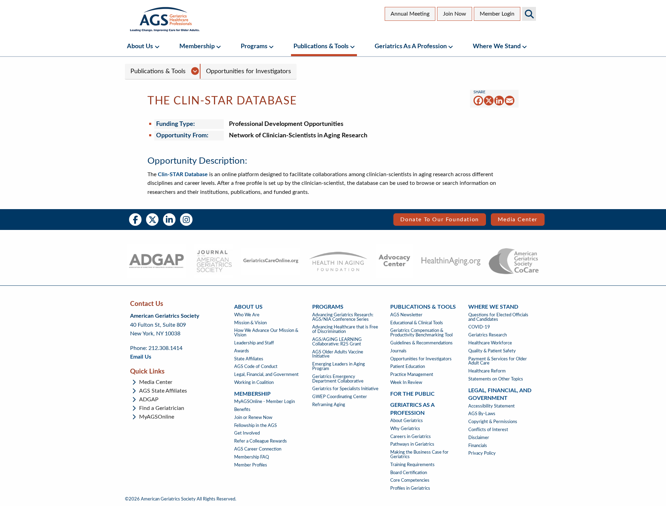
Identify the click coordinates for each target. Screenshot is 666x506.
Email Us (140, 357)
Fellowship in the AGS (255, 425)
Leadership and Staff (254, 343)
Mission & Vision (250, 323)
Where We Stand (497, 46)
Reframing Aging (328, 405)
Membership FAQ (251, 457)
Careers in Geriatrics (410, 437)
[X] (489, 100)
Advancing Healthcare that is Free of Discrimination (345, 329)
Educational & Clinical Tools (416, 323)
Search (529, 14)
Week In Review (406, 382)
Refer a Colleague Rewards (260, 441)
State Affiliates (248, 359)
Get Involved (247, 433)
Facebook (135, 219)
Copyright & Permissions (492, 422)
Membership (197, 46)
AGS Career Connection (257, 449)
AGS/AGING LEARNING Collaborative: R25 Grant (337, 341)
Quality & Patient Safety (492, 351)
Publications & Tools (321, 46)
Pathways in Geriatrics (412, 444)
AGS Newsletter (406, 315)
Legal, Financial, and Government (266, 374)
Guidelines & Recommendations (421, 343)
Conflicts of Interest (488, 430)
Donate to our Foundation (439, 219)
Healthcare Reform (487, 371)
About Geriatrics (406, 421)
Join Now (454, 14)
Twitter (152, 219)
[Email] (509, 100)
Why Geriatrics (405, 429)
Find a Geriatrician (161, 408)
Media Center (518, 219)
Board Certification (408, 473)
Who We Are (246, 315)
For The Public (412, 394)
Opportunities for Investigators (248, 71)
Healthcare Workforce (490, 343)
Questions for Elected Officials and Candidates (498, 317)
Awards (241, 351)
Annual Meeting (410, 14)
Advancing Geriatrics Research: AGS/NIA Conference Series (342, 317)
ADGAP (149, 399)
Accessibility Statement (491, 406)
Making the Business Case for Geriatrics (419, 454)
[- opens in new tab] (156, 261)
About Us (140, 46)
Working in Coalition (254, 382)
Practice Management (411, 374)
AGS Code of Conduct (256, 367)
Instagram (186, 219)
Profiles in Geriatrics (410, 488)
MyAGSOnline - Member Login (264, 402)
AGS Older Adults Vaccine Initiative (337, 354)
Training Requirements (412, 465)
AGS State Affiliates (163, 391)
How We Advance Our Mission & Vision (266, 332)
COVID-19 (479, 327)
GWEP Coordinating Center (339, 397)
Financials (477, 446)
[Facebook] (478, 100)
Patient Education (407, 367)
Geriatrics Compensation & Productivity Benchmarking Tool (421, 332)
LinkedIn (169, 219)
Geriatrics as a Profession (411, 46)
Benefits (242, 410)
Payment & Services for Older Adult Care (497, 361)
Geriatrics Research (487, 335)
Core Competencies (409, 480)
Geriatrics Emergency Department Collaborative (338, 379)
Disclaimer (478, 438)
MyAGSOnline (156, 417)
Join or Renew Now (253, 417)
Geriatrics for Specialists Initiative (345, 389)
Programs (254, 46)
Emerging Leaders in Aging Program (338, 366)
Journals (398, 351)
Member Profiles (250, 465)
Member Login (497, 14)
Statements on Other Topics (495, 379)
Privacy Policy (482, 453)
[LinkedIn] (499, 100)
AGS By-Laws (481, 414)
